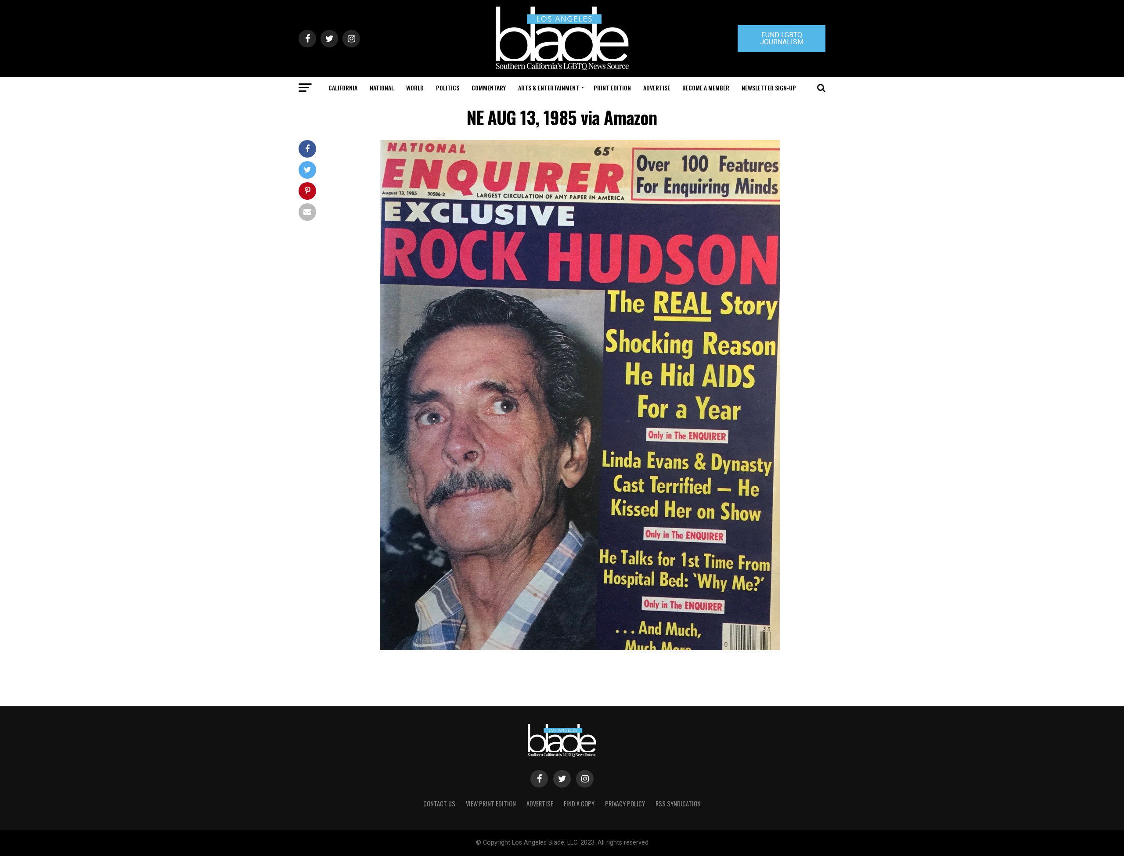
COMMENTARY (489, 87)
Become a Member (705, 87)
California (342, 87)
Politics (447, 87)
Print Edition (612, 87)
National (382, 87)
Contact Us (439, 803)
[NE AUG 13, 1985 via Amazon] (580, 648)
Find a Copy (579, 803)
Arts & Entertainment (548, 87)
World (415, 87)
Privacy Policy (625, 803)
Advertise (656, 87)
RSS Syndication (678, 803)
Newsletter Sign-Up (769, 87)
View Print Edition (491, 803)
